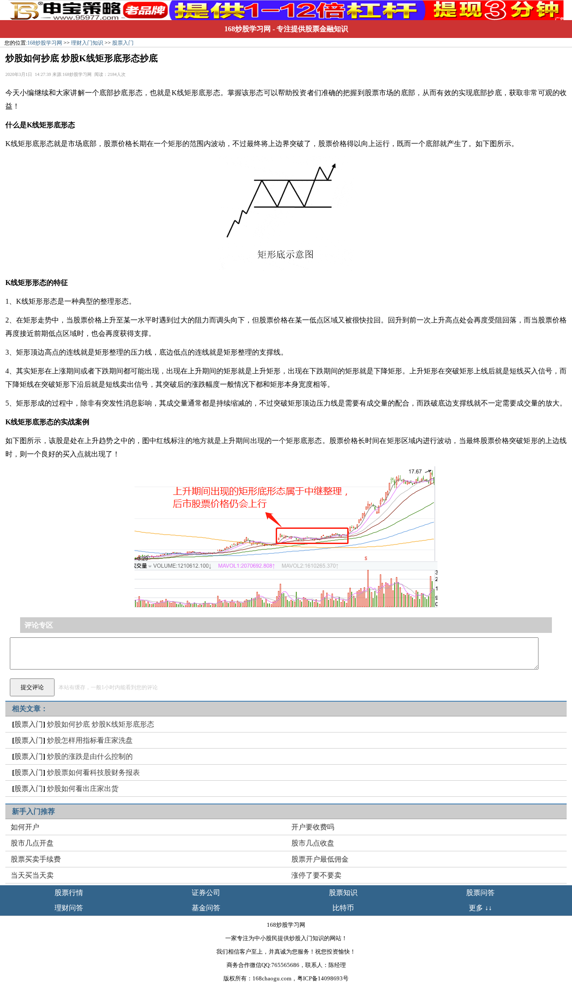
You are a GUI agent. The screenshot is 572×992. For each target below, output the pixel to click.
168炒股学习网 (247, 29)
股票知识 (343, 892)
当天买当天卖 (32, 875)
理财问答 (69, 908)
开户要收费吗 (312, 827)
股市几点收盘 (312, 843)
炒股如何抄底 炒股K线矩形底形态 (100, 724)
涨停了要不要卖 (316, 875)
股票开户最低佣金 (320, 859)
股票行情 (69, 892)
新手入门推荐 (33, 811)
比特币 (343, 908)
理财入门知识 (87, 43)
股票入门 (123, 43)
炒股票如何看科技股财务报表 (93, 772)
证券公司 (206, 892)
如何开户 (25, 827)
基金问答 (206, 908)
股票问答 (480, 892)
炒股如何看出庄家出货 (82, 788)
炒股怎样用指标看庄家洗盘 (90, 740)
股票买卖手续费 (36, 859)
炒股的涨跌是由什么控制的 (90, 756)
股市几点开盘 (32, 843)
